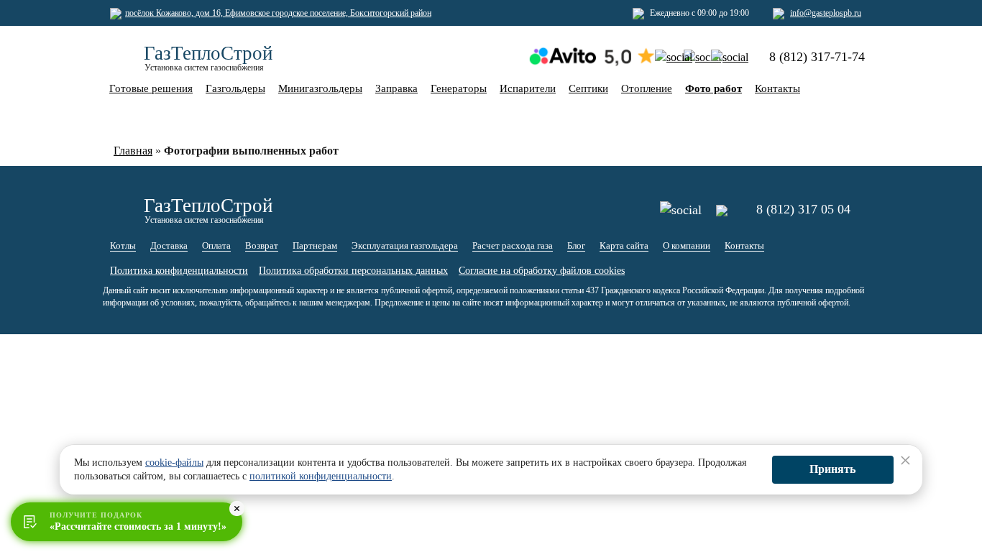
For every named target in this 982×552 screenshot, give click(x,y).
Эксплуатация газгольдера (405, 246)
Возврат (261, 246)
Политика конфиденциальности (179, 270)
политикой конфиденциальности (320, 476)
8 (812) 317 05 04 (803, 209)
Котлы (123, 246)
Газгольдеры (235, 88)
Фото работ (713, 88)
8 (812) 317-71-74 (817, 57)
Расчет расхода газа (512, 246)
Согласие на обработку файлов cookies (542, 270)
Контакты (777, 88)
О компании (686, 246)
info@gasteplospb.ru (825, 13)
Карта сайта (624, 246)
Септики (588, 88)
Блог (576, 246)
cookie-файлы (174, 462)
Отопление (646, 88)
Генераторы (459, 88)
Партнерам (315, 246)
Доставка (169, 246)
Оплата (216, 246)
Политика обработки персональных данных (353, 270)
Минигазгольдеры (320, 88)
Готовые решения (151, 88)
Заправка (396, 88)
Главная (133, 150)
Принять (832, 469)
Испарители (528, 88)
